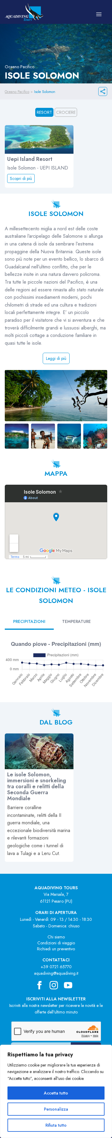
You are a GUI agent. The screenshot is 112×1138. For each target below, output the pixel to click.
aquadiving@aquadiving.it (56, 973)
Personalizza (56, 1109)
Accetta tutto (56, 1093)
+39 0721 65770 (56, 967)
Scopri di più (21, 178)
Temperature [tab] (76, 621)
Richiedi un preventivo (56, 949)
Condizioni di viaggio (56, 943)
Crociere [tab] (66, 112)
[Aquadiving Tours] (24, 12)
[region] (56, 1091)
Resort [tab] (44, 112)
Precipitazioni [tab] (29, 621)
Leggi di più (56, 358)
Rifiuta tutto (56, 1125)
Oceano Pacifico (17, 91)
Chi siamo (56, 937)
